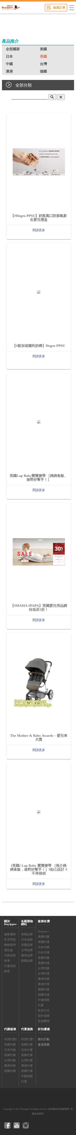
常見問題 (10, 939)
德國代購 (43, 989)
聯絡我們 (10, 944)
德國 (43, 71)
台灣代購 (43, 968)
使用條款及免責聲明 (58, 1109)
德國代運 (43, 994)
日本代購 (43, 947)
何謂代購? (10, 1039)
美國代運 (43, 941)
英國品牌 (27, 944)
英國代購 (43, 957)
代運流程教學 (10, 968)
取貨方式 (43, 1010)
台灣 (43, 64)
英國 (43, 56)
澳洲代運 (43, 984)
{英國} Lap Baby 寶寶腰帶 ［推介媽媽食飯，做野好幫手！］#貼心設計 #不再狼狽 (38, 869)
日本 (9, 56)
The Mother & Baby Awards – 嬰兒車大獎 (38, 737)
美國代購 (43, 936)
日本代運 (43, 952)
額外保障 (43, 1015)
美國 (43, 49)
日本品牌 (27, 939)
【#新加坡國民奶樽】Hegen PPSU (38, 346)
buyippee (11, 8)
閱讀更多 (39, 230)
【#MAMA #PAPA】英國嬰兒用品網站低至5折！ (39, 607)
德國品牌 (27, 960)
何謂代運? (27, 1039)
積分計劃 (43, 1039)
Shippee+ (43, 931)
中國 (9, 64)
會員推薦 (43, 1044)
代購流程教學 (10, 958)
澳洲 (9, 71)
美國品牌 (27, 934)
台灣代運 (43, 973)
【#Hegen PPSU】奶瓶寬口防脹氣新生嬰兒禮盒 (39, 218)
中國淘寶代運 (43, 1002)
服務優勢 (10, 934)
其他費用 (43, 1021)
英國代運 (43, 963)
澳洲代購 (43, 978)
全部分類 (23, 85)
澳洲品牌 (27, 955)
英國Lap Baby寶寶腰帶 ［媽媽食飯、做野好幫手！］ (39, 478)
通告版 (8, 950)
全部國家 (13, 49)
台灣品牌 (27, 950)
